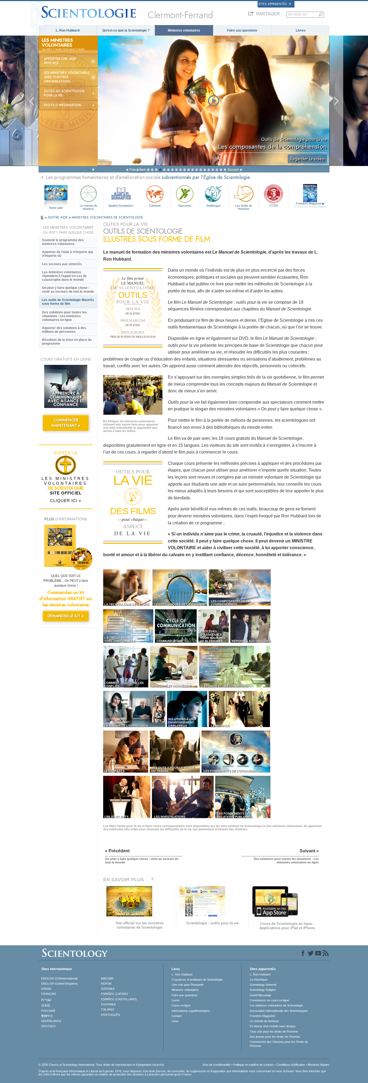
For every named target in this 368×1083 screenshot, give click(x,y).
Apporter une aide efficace (60, 60)
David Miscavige (260, 995)
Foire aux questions (242, 30)
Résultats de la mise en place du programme (67, 341)
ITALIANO (107, 1009)
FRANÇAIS (48, 993)
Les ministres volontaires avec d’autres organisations (66, 77)
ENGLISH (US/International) (59, 978)
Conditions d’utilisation (290, 1064)
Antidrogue (214, 205)
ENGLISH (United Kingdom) (59, 983)
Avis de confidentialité (217, 1064)
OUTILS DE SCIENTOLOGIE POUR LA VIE (64, 93)
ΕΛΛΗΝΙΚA (108, 1004)
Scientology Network (263, 984)
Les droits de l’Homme (243, 207)
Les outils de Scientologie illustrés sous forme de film (68, 302)
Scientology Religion (263, 989)
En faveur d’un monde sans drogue (273, 1026)
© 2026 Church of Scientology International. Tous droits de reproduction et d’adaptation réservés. (102, 1064)
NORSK (106, 983)
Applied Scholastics (121, 205)
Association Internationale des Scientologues (279, 1010)
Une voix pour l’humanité (188, 984)
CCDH (273, 205)
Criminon (155, 205)
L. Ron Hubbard (67, 30)
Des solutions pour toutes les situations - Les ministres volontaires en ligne (64, 316)
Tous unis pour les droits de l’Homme (274, 1031)
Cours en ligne (181, 1005)
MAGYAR (107, 978)
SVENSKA (107, 988)
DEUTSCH (48, 1026)
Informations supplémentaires (191, 1010)
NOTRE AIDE (58, 217)
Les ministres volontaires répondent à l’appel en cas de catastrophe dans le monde (64, 276)
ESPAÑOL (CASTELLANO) (119, 999)
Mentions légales (318, 1064)
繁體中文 (47, 1016)
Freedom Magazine (310, 205)
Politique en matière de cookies (253, 1064)
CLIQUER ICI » (65, 500)
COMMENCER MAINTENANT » (65, 422)
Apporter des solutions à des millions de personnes (64, 330)
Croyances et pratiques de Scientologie (197, 979)
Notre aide (56, 207)
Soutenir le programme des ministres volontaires (63, 242)
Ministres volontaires (184, 30)
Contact (177, 1016)
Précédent (137, 169)
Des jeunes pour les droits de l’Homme (275, 1036)
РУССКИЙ (48, 1010)
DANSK (46, 988)
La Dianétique (259, 979)
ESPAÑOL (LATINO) (114, 993)
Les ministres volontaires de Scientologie (276, 1005)
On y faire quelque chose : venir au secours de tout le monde (68, 289)
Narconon (184, 205)
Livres (300, 30)
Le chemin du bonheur (88, 207)
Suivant (233, 169)
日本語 (45, 1005)
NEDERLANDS (51, 1021)
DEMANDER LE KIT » (66, 616)
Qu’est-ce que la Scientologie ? (126, 30)
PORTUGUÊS (110, 1014)
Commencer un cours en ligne (269, 1000)
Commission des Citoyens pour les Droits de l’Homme (279, 1043)
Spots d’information (62, 105)
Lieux (175, 1021)
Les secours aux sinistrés (62, 264)
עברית (46, 1000)
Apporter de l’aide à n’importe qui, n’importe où (67, 254)
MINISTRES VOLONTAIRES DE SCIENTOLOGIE (107, 217)
